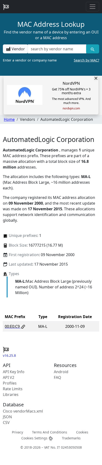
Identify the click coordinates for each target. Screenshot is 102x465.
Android (61, 371)
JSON (7, 416)
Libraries (11, 394)
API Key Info (13, 371)
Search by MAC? (86, 60)
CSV (6, 422)
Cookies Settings (34, 438)
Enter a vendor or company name (51, 60)
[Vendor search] (92, 48)
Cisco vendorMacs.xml (23, 411)
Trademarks (71, 438)
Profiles (10, 383)
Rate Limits (13, 388)
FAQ (57, 377)
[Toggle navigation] (92, 6)
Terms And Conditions (49, 432)
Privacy (17, 432)
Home (9, 119)
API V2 (8, 377)
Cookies (82, 432)
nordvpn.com (71, 108)
